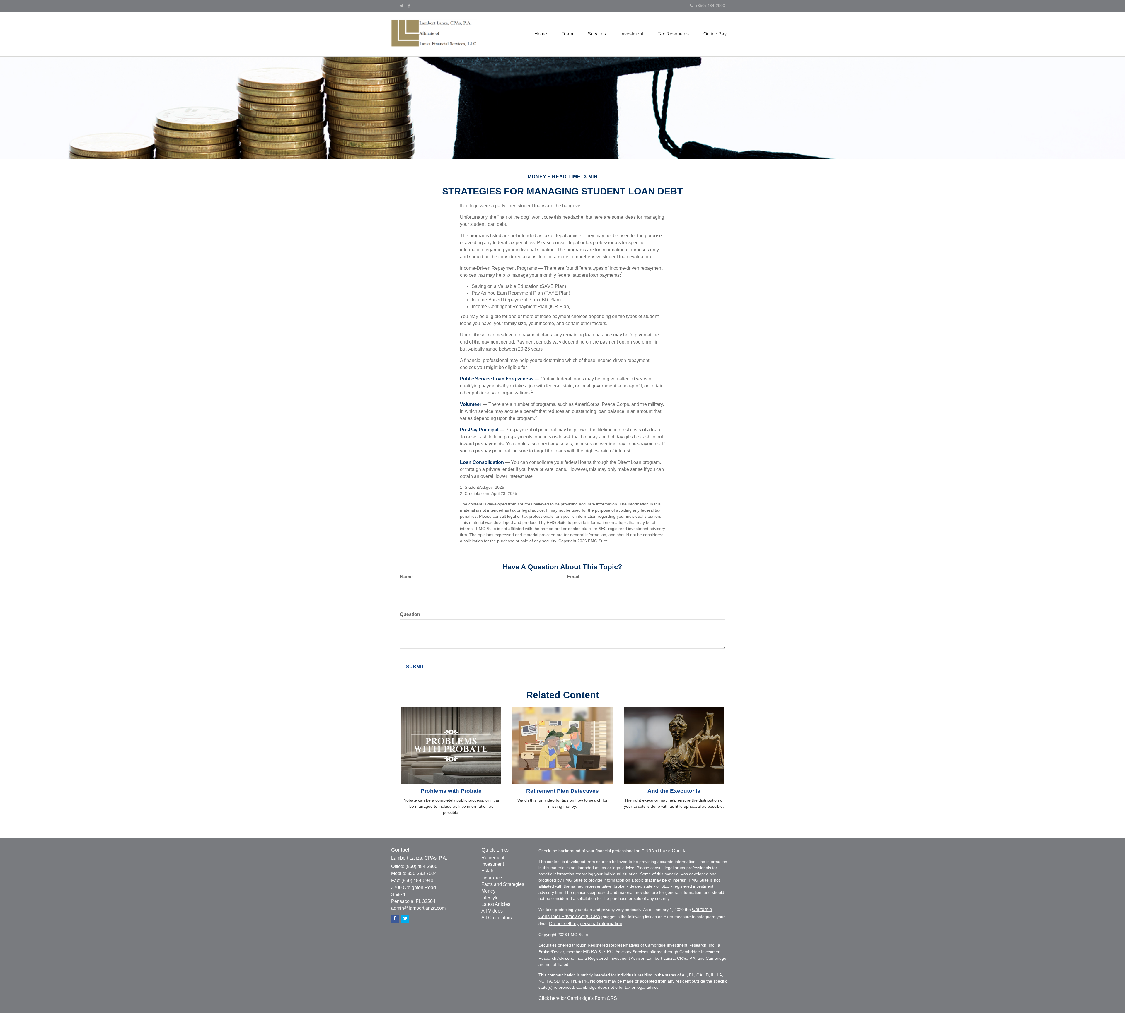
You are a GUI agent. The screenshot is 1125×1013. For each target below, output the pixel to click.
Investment (492, 864)
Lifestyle (490, 897)
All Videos (492, 910)
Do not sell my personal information (585, 923)
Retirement (492, 857)
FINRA (590, 951)
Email (573, 576)
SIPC (607, 951)
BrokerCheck (671, 850)
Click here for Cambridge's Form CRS (577, 998)
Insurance (491, 877)
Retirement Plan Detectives (562, 791)
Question (410, 614)
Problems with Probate (451, 791)
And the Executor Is (673, 791)
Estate (488, 870)
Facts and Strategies (502, 884)
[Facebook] (409, 6)
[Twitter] (402, 6)
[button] (567, 34)
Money (488, 891)
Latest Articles (495, 904)
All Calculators (496, 917)
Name (406, 576)
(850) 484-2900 (710, 5)
